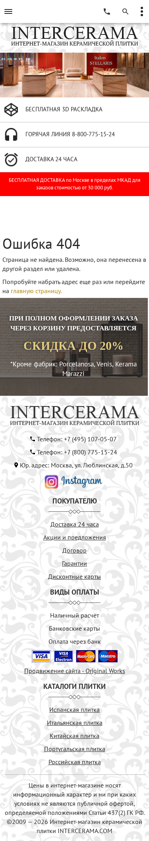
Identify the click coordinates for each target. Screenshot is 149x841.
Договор (74, 550)
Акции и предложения (74, 537)
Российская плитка (74, 762)
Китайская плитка (74, 736)
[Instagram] (73, 481)
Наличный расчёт (74, 615)
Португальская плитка (74, 749)
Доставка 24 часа (74, 524)
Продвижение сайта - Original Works (74, 671)
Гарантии (74, 563)
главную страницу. (36, 291)
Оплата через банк (74, 641)
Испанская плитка (74, 709)
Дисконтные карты (74, 576)
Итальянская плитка (75, 723)
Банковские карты (74, 628)
